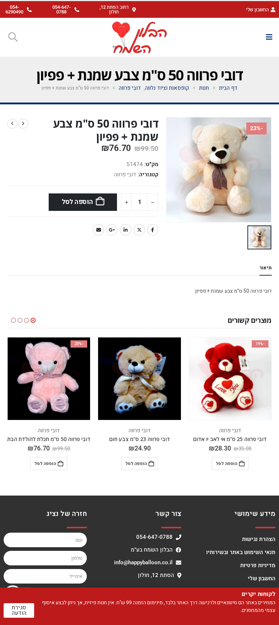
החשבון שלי (261, 578)
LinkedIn (126, 230)
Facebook (152, 230)
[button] (117, 9)
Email (98, 230)
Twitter (139, 230)
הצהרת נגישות (258, 539)
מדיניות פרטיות (257, 565)
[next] (12, 124)
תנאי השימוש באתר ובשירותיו (240, 552)
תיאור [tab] (265, 267)
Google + (112, 230)
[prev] (23, 124)
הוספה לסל (77, 202)
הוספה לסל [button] (226, 463)
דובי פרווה (125, 175)
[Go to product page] (139, 378)
